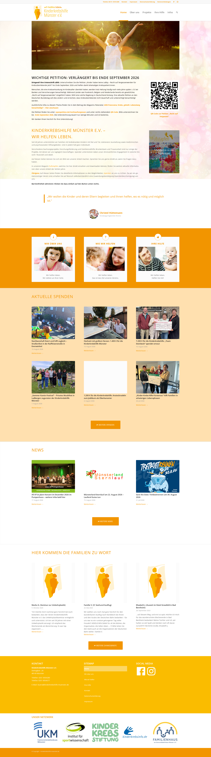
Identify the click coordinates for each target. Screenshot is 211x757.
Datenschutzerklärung (147, 2)
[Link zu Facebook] (174, 2)
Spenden (107, 173)
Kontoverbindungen (164, 2)
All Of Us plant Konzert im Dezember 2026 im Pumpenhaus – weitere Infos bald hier (51, 496)
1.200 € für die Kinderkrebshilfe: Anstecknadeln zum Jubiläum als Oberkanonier (105, 396)
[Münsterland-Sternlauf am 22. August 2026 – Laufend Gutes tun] (105, 476)
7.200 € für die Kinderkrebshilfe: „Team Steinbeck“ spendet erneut (153, 342)
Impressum (133, 2)
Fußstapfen (53, 166)
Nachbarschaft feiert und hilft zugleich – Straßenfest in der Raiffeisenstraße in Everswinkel (49, 344)
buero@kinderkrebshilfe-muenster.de (53, 685)
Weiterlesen (36, 353)
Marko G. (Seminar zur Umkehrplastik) (49, 605)
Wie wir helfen (89, 679)
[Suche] (176, 12)
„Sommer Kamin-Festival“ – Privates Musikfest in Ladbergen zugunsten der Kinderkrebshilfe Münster (53, 398)
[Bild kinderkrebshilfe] (136, 733)
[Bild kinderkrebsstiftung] (106, 733)
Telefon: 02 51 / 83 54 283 (111, 2)
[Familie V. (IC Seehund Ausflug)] (105, 583)
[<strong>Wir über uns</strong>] (53, 237)
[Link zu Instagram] (177, 2)
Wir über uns (89, 674)
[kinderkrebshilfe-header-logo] (54, 12)
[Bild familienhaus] (166, 733)
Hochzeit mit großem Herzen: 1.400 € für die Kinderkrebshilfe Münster (103, 342)
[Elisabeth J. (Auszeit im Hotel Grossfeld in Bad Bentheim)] (157, 583)
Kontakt (124, 2)
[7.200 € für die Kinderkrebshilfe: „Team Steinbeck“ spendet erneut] (157, 323)
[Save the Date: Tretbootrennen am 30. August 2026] (157, 476)
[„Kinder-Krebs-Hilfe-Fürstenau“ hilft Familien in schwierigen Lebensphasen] (157, 377)
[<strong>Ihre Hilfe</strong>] (158, 237)
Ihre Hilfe (87, 685)
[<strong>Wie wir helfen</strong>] (105, 237)
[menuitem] (124, 1)
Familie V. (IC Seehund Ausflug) (97, 605)
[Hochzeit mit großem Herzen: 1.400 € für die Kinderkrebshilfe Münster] (105, 323)
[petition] (164, 95)
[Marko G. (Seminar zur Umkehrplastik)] (53, 583)
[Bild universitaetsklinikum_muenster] (47, 733)
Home (86, 669)
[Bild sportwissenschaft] (76, 733)
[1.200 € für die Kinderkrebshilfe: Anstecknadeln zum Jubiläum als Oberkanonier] (105, 377)
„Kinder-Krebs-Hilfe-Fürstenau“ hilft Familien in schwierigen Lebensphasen (157, 396)
